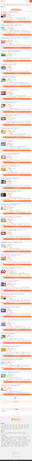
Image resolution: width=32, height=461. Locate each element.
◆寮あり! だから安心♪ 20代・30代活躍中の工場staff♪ (7, 140)
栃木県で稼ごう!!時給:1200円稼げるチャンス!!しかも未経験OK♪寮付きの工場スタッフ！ (11, 204)
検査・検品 (10, 141)
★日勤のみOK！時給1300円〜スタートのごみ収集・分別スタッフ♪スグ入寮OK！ (10, 165)
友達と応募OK (7, 446)
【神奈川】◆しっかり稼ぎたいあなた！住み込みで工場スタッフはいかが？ (9, 89)
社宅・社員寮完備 (18, 437)
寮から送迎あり (25, 438)
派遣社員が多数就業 (20, 445)
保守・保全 (14, 433)
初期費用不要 (3, 438)
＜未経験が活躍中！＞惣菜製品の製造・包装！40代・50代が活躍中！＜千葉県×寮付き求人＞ (11, 191)
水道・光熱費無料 (24, 437)
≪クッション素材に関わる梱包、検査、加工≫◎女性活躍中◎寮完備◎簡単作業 (10, 153)
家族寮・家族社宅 (22, 436)
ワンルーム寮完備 (10, 436)
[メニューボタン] (31, 1)
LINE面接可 (15, 446)
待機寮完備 (6, 437)
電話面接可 (23, 446)
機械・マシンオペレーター (11, 255)
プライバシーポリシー (14, 456)
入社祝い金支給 (26, 445)
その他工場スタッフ (6, 77)
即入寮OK (13, 77)
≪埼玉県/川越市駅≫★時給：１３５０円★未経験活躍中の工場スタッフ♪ (9, 76)
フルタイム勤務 (2, 77)
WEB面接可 (19, 446)
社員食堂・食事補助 (4, 445)
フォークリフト (19, 433)
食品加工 (9, 217)
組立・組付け (10, 77)
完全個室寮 (2, 437)
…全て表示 (15, 77)
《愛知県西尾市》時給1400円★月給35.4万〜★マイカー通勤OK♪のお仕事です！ (10, 178)
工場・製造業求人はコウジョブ (16, 453)
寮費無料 (12, 166)
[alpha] (3, 1)
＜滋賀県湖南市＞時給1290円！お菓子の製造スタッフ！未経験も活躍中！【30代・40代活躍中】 (12, 242)
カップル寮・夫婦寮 (16, 436)
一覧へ (16, 405)
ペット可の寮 (28, 436)
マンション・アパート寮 (15, 438)
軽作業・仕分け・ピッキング (11, 307)
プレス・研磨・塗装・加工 (13, 154)
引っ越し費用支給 (8, 438)
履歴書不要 (2, 446)
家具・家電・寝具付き (12, 437)
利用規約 (19, 456)
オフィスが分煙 (15, 445)
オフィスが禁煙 (10, 445)
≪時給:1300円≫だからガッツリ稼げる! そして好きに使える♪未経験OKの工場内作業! (10, 385)
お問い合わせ (16, 457)
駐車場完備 (20, 438)
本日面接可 (11, 446)
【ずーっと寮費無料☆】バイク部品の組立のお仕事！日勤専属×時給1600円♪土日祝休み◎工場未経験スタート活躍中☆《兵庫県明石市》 (16, 320)
